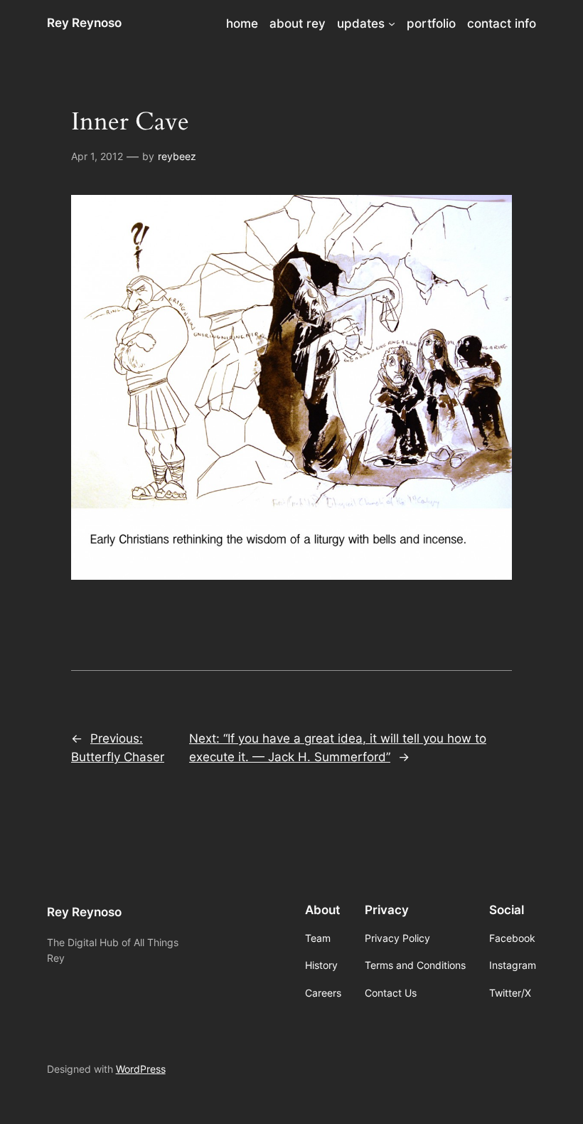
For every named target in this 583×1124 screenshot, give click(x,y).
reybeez (177, 156)
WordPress (141, 1069)
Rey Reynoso (84, 23)
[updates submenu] (391, 23)
